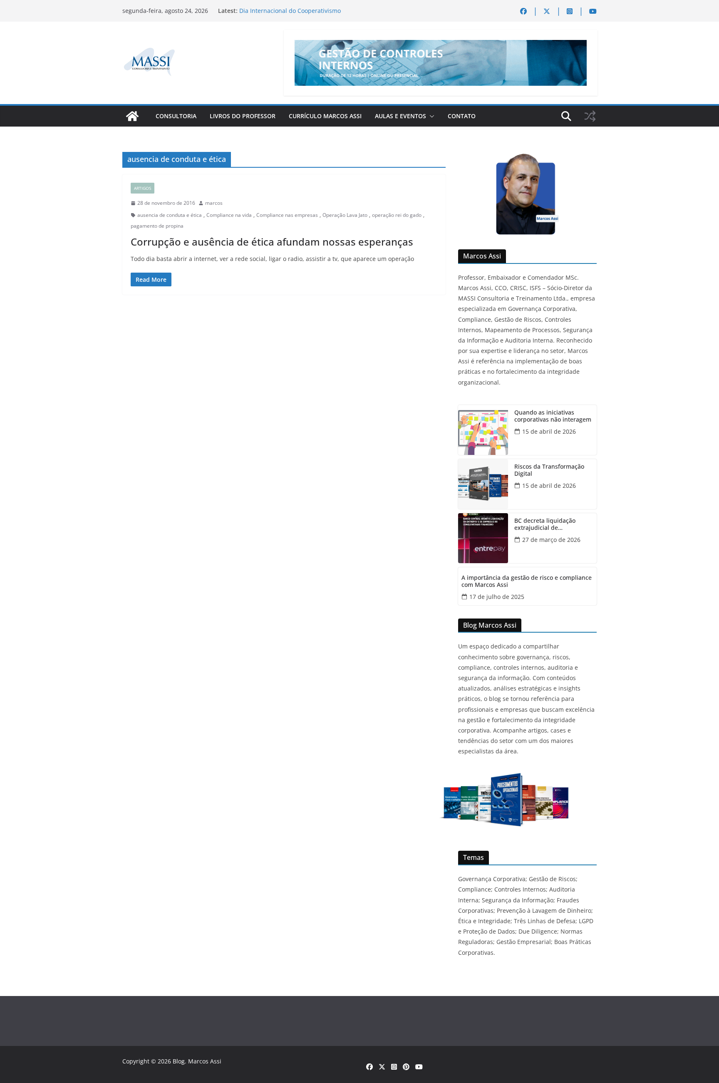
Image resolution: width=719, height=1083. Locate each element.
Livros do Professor (242, 116)
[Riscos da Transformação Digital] (483, 484)
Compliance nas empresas (287, 215)
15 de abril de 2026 (549, 431)
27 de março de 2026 (551, 540)
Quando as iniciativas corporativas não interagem (552, 416)
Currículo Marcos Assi (325, 116)
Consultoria (176, 116)
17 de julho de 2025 (496, 597)
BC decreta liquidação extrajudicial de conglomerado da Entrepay (552, 524)
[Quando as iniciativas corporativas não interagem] (483, 430)
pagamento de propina (157, 225)
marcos (214, 202)
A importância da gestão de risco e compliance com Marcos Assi (526, 581)
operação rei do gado (396, 215)
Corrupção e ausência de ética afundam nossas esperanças (272, 241)
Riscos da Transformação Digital (549, 470)
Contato (462, 116)
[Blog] (132, 116)
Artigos (142, 188)
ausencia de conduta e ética (169, 215)
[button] (430, 116)
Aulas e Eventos (400, 116)
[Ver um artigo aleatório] (590, 116)
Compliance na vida (229, 215)
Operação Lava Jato (344, 215)
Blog (179, 1061)
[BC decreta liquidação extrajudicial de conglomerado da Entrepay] (483, 538)
